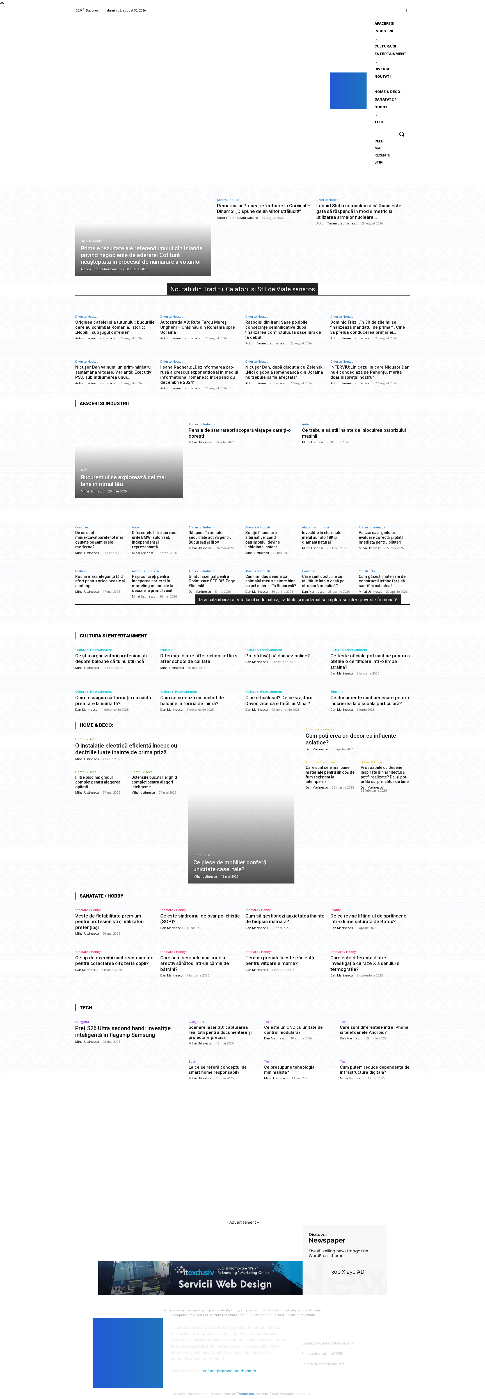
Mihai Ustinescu (200, 442)
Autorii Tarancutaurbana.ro (237, 217)
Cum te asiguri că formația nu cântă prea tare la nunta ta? (113, 700)
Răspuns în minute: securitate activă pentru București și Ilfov (210, 537)
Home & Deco (86, 739)
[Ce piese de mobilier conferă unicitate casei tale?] (241, 809)
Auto (84, 470)
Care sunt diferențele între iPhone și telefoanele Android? (374, 1030)
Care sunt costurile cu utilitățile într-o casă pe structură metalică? (323, 581)
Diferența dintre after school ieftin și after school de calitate (199, 658)
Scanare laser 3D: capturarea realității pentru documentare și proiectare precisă (220, 1032)
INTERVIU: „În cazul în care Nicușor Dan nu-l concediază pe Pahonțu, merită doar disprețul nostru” (369, 372)
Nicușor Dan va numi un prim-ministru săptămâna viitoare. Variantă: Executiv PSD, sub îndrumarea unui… (113, 372)
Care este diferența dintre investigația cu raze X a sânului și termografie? (365, 963)
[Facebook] (406, 10)
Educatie (166, 649)
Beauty (335, 909)
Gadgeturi (82, 1021)
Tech (268, 1021)
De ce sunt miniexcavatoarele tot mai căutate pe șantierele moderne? (99, 539)
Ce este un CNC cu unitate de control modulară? (293, 1030)
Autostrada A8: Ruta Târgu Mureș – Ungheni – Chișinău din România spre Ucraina (197, 327)
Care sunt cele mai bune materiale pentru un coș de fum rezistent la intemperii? (330, 774)
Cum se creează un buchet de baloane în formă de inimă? (192, 700)
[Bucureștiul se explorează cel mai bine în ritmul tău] (129, 455)
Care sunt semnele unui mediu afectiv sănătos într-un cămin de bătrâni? (194, 963)
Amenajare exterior (320, 762)
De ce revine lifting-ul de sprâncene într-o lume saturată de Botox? (368, 918)
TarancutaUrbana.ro (252, 1394)
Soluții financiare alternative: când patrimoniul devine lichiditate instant (262, 539)
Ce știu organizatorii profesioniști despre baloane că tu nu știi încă (111, 658)
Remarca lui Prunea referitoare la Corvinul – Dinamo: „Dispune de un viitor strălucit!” (263, 208)
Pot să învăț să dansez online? (277, 655)
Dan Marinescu (200, 591)
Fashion (81, 571)
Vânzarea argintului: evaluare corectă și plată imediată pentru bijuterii (381, 537)
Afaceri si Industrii (202, 424)
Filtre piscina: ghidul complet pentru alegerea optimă (97, 782)
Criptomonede (257, 1315)
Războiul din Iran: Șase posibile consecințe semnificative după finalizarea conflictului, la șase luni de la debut (283, 330)
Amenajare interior (320, 729)
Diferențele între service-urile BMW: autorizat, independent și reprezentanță (155, 539)
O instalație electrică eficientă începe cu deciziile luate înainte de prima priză (126, 749)
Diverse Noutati (92, 241)
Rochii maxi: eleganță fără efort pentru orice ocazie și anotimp (100, 581)
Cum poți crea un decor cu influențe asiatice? (351, 739)
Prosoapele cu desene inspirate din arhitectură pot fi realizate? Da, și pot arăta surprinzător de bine (385, 774)
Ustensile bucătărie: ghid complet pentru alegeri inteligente (154, 782)
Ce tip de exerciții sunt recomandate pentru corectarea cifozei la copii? (114, 960)
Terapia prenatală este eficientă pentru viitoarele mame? (279, 960)
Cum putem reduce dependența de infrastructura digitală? (374, 1070)
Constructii (83, 527)
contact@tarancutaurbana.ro (229, 1370)
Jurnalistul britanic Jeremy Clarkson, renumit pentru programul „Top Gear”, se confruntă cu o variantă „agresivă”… (245, 1159)
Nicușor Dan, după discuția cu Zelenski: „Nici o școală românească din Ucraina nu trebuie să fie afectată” (285, 372)
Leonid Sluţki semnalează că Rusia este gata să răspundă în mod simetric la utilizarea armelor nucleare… (358, 211)
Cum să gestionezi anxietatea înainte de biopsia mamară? (284, 918)
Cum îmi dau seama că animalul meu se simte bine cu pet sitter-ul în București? (270, 581)
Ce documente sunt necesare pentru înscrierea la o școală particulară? (369, 700)
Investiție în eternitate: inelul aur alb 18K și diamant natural (322, 537)
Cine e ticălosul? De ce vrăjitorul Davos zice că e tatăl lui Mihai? (279, 700)
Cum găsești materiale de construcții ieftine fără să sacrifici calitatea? (382, 581)
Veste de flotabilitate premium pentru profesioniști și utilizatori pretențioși (109, 921)
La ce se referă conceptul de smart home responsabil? (218, 1070)
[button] (402, 134)
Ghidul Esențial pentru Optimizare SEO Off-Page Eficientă (212, 581)
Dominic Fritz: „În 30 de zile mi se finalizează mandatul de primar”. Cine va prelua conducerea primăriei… (367, 327)
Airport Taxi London (265, 1310)
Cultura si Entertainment (93, 649)
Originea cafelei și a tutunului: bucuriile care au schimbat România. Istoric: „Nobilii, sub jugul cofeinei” (115, 327)
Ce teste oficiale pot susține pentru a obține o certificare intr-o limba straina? (370, 661)
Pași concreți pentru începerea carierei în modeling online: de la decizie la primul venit (152, 583)
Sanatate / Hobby (88, 909)
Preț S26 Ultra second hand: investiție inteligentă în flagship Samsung (123, 1031)
